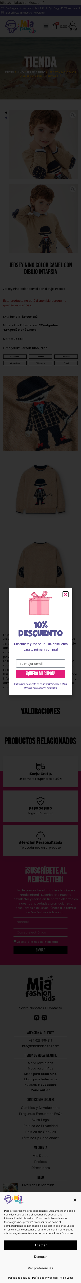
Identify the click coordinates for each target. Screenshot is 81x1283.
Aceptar (40, 1245)
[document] (40, 641)
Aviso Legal (66, 1277)
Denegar (40, 1257)
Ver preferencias (40, 1268)
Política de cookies (19, 1277)
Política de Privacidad (45, 1277)
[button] (75, 1200)
